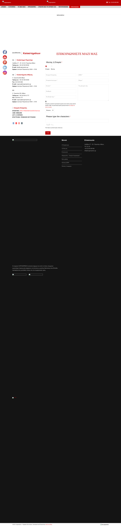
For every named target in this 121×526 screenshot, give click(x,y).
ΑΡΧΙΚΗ (3, 7)
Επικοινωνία (65, 152)
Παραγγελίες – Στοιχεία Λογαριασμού (71, 155)
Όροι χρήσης (65, 159)
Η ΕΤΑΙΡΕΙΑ (11, 7)
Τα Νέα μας (64, 148)
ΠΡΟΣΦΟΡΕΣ (32, 7)
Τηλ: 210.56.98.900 (113, 2)
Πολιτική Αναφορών (67, 166)
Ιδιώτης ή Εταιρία (54, 62)
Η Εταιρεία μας (65, 145)
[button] (60, 15)
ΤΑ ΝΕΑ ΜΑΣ (21, 7)
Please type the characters (58, 116)
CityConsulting (48, 524)
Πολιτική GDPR (65, 162)
